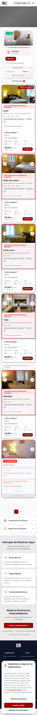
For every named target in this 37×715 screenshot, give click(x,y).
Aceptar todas (18, 705)
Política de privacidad (28, 660)
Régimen (6, 135)
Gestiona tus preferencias (18, 710)
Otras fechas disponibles (13, 126)
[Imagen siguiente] (32, 94)
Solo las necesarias (18, 699)
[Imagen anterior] (5, 94)
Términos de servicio (28, 656)
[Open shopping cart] (33, 3)
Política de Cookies (15, 690)
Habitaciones (7, 141)
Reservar (11, 59)
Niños (25, 141)
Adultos (16, 141)
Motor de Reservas (9, 656)
